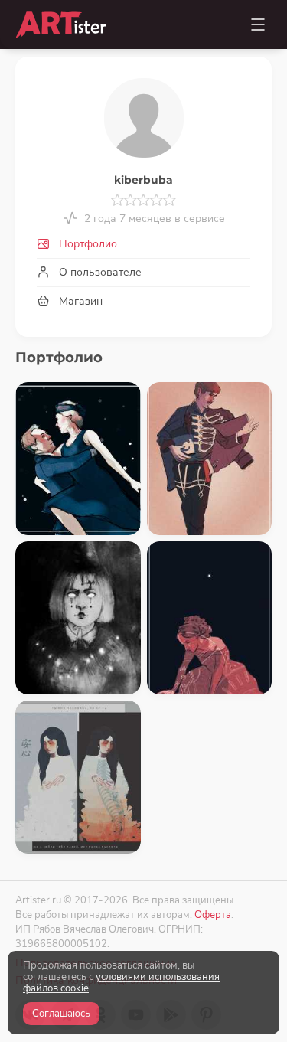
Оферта (212, 914)
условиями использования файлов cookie (121, 982)
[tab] (143, 244)
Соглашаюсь (61, 1014)
